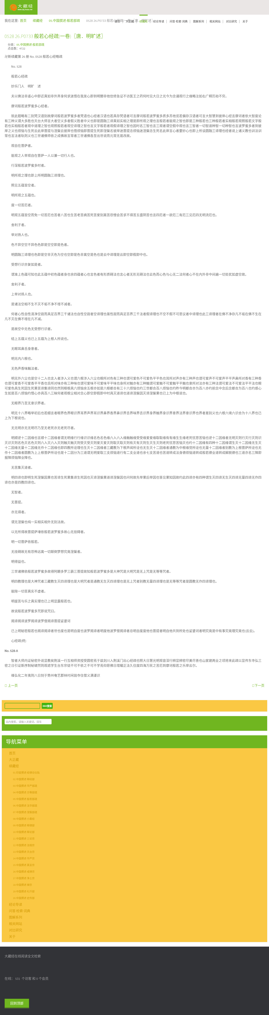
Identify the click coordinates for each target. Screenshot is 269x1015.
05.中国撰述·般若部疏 (30, 45)
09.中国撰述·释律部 (24, 825)
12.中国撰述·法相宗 (24, 845)
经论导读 (158, 21)
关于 (245, 21)
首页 (117, 21)
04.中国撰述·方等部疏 (25, 792)
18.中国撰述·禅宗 (22, 885)
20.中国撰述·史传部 (24, 898)
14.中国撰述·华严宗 (24, 858)
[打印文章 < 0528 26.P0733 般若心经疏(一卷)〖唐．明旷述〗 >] (263, 44)
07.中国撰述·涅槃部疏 (25, 812)
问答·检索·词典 (179, 21)
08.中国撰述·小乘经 (24, 819)
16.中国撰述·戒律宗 (24, 871)
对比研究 (231, 21)
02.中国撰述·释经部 (24, 779)
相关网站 (215, 21)
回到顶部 (16, 1003)
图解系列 (198, 21)
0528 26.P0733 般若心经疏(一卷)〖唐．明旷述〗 (55, 36)
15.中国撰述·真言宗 (24, 865)
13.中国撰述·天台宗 (24, 852)
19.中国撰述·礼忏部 (24, 891)
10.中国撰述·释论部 (24, 832)
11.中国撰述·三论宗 (24, 838)
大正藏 (130, 21)
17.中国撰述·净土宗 (24, 878)
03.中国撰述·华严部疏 (25, 786)
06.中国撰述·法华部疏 (25, 805)
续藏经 (143, 21)
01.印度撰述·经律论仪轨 (26, 772)
